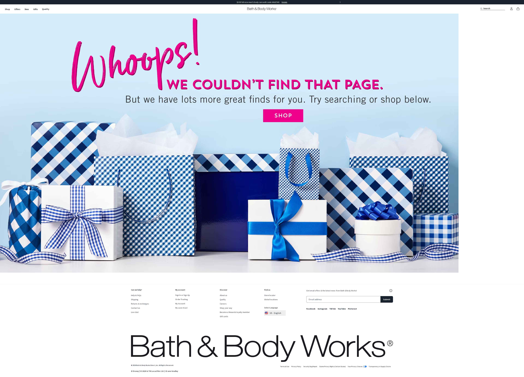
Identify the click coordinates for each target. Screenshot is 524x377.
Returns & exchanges (140, 304)
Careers (223, 304)
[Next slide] (340, 2)
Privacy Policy (296, 366)
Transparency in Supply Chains (380, 366)
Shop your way (226, 308)
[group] (262, 2)
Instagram (322, 309)
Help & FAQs (136, 295)
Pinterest (352, 309)
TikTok (332, 309)
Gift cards (224, 316)
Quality (223, 299)
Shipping (134, 299)
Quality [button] (45, 9)
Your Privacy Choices (355, 366)
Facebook (310, 309)
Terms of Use (284, 366)
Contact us (135, 308)
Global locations (271, 299)
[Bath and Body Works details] (391, 290)
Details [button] (284, 2)
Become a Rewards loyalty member (235, 312)
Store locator (270, 295)
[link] (511, 9)
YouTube (342, 309)
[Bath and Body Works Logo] (262, 9)
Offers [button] (17, 9)
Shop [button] (7, 9)
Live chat (135, 312)
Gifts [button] (35, 9)
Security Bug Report (310, 366)
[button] (481, 8)
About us (223, 295)
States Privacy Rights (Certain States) (332, 366)
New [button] (27, 9)
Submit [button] (386, 299)
